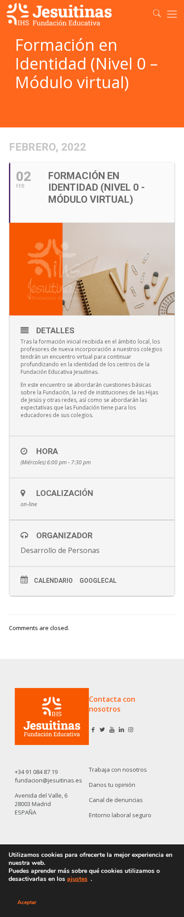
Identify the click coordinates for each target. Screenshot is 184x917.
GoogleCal (98, 580)
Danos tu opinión (112, 785)
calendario (53, 580)
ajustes (77, 879)
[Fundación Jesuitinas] (59, 13)
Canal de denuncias (116, 800)
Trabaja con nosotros (118, 770)
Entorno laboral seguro (120, 815)
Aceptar (27, 902)
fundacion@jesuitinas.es (48, 780)
